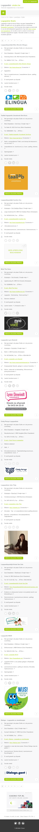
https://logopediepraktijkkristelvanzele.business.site (23, 587)
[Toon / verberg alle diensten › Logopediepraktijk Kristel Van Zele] (21, 598)
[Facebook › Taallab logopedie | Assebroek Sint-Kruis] (9, 162)
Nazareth (17, 53)
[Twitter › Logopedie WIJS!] (5, 683)
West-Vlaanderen (9, 123)
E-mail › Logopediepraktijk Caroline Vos (15, 219)
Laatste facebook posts (11, 83)
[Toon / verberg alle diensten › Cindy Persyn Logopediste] (21, 452)
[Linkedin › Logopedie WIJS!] (13, 683)
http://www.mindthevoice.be (17, 291)
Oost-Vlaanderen (8, 53)
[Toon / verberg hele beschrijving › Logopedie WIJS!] (21, 663)
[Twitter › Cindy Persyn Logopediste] (5, 463)
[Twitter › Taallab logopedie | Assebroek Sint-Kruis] (5, 162)
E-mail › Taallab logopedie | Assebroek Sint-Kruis (17, 134)
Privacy (23, 828)
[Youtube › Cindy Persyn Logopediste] (17, 463)
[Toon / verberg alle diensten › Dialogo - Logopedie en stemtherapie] (21, 752)
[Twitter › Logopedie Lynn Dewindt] (5, 385)
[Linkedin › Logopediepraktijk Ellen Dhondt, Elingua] (13, 90)
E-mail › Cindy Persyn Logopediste (13, 440)
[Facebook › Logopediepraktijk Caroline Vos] (9, 240)
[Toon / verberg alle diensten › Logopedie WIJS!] (21, 668)
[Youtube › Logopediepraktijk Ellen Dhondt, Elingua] (17, 90)
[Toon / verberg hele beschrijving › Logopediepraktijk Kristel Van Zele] (21, 593)
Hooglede (17, 429)
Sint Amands (14, 277)
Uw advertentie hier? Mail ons (19, 810)
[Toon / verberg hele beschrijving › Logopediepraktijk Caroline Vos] (21, 226)
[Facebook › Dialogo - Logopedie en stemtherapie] (9, 767)
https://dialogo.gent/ (14, 742)
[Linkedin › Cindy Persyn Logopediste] (13, 463)
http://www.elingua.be (15, 67)
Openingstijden (9, 151)
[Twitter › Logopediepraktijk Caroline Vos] (5, 240)
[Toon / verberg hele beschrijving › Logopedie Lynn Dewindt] (21, 366)
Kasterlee (14, 348)
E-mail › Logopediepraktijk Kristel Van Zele (16, 583)
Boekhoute (18, 572)
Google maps (25, 53)
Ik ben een (30, 1)
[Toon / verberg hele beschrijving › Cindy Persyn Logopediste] (21, 447)
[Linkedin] (23, 823)
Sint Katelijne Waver (17, 208)
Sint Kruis (17, 123)
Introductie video (20, 305)
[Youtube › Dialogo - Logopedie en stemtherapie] (17, 767)
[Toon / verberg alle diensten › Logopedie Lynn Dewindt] (21, 370)
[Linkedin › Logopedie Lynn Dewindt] (13, 385)
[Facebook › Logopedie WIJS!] (9, 683)
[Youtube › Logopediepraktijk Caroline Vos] (17, 240)
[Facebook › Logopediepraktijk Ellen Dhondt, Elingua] (9, 90)
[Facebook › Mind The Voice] (9, 313)
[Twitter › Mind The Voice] (5, 313)
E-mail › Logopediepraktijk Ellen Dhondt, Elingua (17, 64)
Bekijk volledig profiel (13, 109)
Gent (16, 728)
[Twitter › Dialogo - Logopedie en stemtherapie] (5, 767)
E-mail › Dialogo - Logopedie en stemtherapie (16, 739)
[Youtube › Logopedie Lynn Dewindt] (17, 385)
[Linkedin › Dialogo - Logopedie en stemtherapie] (13, 767)
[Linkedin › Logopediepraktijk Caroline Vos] (13, 240)
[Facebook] (19, 823)
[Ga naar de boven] (36, 109)
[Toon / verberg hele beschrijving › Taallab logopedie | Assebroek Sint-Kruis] (21, 142)
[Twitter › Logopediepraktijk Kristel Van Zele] (5, 613)
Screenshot (26, 67)
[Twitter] (15, 823)
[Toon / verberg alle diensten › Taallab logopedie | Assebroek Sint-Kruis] (21, 147)
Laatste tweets (9, 305)
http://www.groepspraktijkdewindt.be (19, 362)
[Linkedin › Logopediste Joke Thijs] (13, 527)
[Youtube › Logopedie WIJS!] (17, 683)
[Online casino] (19, 792)
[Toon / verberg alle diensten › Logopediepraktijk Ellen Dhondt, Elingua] (21, 75)
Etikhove (17, 644)
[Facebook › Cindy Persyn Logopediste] (9, 463)
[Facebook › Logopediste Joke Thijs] (9, 527)
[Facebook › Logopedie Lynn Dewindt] (9, 385)
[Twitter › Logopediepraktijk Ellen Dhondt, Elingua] (5, 90)
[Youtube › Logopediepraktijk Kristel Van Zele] (17, 613)
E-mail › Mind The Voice (10, 288)
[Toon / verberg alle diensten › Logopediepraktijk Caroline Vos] (21, 230)
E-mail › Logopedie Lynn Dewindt (13, 359)
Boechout (14, 493)
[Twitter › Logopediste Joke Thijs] (5, 527)
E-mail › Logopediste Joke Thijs (13, 504)
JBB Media (17, 828)
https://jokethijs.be (14, 507)
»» (21, 40)
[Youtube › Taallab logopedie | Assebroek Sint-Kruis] (17, 162)
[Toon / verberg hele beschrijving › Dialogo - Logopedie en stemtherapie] (21, 747)
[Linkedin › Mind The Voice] (13, 313)
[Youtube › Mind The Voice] (17, 313)
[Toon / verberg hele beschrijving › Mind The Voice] (21, 295)
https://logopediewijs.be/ (16, 658)
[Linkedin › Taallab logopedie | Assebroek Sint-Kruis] (13, 162)
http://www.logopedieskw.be (17, 222)
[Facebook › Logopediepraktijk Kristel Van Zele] (9, 613)
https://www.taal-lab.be (15, 138)
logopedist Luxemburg (7, 27)
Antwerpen (7, 208)
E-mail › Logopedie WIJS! (11, 654)
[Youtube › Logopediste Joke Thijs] (17, 527)
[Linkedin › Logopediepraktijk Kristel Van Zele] (13, 613)
